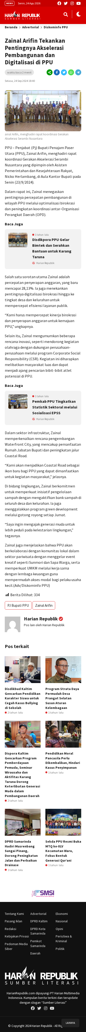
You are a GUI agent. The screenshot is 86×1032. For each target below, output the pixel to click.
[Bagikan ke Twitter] (63, 72)
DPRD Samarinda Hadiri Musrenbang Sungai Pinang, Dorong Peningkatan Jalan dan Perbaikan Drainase (21, 853)
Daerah (35, 953)
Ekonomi (62, 914)
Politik (60, 949)
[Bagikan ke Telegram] (78, 72)
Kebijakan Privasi (17, 936)
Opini (59, 929)
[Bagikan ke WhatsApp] (70, 72)
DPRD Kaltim (39, 921)
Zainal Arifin (44, 605)
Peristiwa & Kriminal (64, 938)
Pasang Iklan (13, 921)
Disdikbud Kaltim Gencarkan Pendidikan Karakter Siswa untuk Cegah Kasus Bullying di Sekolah (22, 698)
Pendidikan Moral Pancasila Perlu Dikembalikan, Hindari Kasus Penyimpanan (62, 760)
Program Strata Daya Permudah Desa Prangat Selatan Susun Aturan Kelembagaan (62, 698)
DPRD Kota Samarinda (37, 931)
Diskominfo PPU (56, 27)
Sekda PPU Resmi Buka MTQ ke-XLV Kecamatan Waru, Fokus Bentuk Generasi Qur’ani (63, 850)
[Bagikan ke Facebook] (56, 72)
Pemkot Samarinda (37, 943)
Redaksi (10, 929)
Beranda (11, 27)
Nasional (62, 921)
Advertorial (30, 27)
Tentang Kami (14, 914)
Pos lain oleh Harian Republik (44, 625)
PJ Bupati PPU (18, 605)
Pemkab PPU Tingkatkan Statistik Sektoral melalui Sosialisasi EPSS (54, 407)
